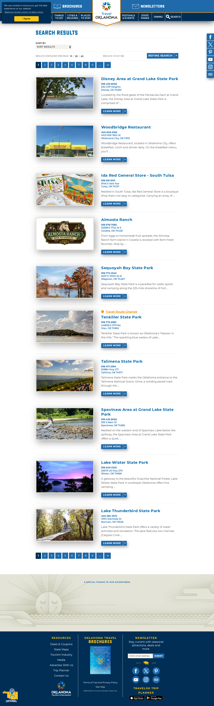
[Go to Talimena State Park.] (65, 375)
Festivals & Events (128, 17)
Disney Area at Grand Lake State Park (139, 79)
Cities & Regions (72, 17)
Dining (158, 16)
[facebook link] (135, 671)
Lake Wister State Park (124, 462)
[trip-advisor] (210, 74)
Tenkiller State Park (121, 317)
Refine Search (160, 55)
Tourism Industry (61, 654)
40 (82, 56)
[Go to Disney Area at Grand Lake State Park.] (65, 93)
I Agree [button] (26, 18)
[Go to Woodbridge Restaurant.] (65, 141)
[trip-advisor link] (156, 679)
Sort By (41, 43)
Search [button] (175, 16)
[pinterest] (210, 52)
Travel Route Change (121, 311)
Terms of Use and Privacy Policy (100, 682)
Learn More (112, 111)
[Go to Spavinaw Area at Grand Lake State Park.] (65, 423)
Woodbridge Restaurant (126, 127)
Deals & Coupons (61, 644)
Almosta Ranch (116, 219)
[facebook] (210, 37)
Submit (158, 656)
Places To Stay (86, 17)
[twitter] (210, 44)
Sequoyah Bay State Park (127, 268)
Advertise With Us (61, 665)
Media (61, 660)
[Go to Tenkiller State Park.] (65, 326)
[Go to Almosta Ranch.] (65, 233)
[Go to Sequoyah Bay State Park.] (65, 282)
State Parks (145, 17)
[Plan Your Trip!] (10, 696)
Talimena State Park (122, 361)
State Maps (61, 649)
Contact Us (61, 675)
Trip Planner (61, 670)
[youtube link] (135, 679)
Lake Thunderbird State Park (130, 511)
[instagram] (210, 66)
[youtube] (210, 59)
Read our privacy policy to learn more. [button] (24, 12)
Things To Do (59, 17)
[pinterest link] (156, 671)
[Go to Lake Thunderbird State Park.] (65, 525)
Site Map (100, 686)
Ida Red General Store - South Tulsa (137, 175)
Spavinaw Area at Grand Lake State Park (137, 411)
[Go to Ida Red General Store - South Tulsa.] (65, 189)
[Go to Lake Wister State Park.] (65, 476)
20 (76, 56)
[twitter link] (146, 671)
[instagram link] (146, 679)
